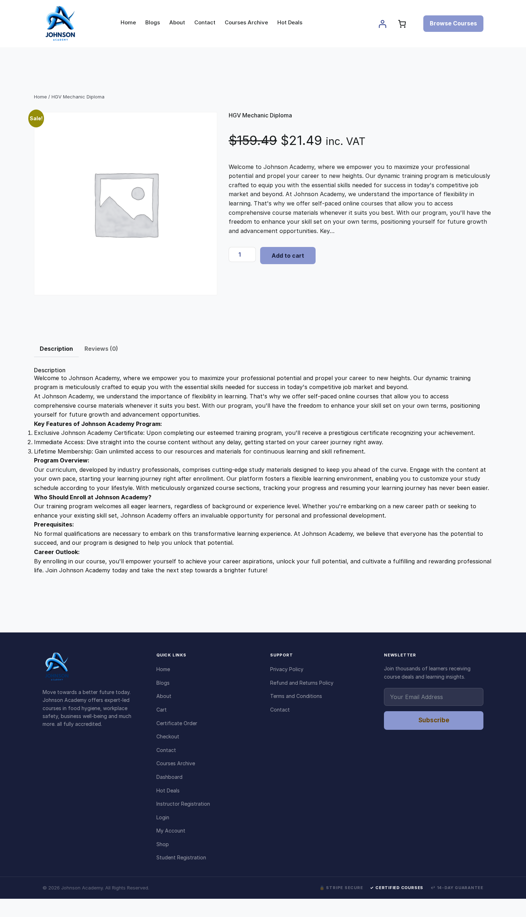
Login (162, 817)
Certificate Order (176, 723)
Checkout (167, 736)
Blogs (163, 683)
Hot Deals (168, 790)
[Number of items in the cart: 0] (402, 24)
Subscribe (433, 720)
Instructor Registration (183, 804)
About (163, 696)
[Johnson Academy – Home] (92, 666)
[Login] (382, 24)
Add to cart (288, 255)
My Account (170, 831)
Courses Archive (175, 763)
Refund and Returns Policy (301, 683)
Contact (166, 750)
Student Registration (181, 857)
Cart (161, 710)
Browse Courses (453, 23)
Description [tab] (56, 348)
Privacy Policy (286, 669)
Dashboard (169, 777)
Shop (162, 844)
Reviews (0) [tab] (101, 348)
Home (40, 97)
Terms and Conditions (296, 696)
